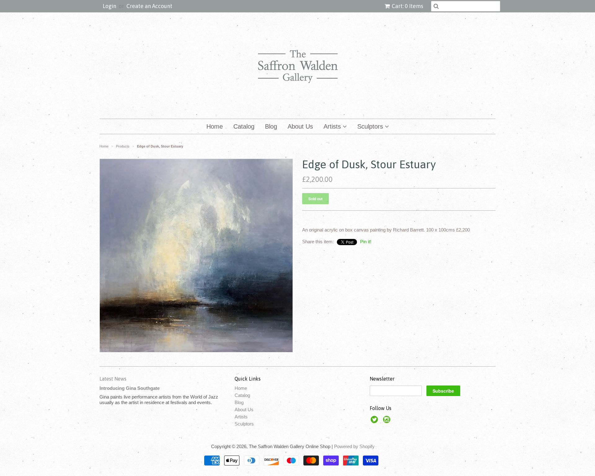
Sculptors (371, 126)
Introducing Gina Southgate (129, 388)
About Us (300, 126)
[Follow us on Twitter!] (375, 421)
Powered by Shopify (354, 446)
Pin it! (365, 241)
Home (214, 126)
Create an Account (149, 6)
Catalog (243, 126)
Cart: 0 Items (407, 6)
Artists (333, 126)
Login (109, 6)
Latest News (112, 378)
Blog (271, 126)
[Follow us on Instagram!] (387, 421)
